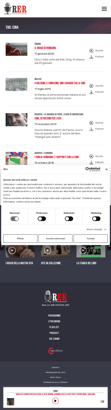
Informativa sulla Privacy (56, 382)
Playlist (54, 327)
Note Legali (55, 377)
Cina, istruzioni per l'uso (48, 118)
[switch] (42, 218)
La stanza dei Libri (86, 263)
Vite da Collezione (51, 263)
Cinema (38, 44)
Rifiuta (20, 238)
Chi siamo (54, 339)
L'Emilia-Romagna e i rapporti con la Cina (57, 157)
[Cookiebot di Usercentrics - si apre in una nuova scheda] (87, 169)
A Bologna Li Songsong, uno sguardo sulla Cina (60, 83)
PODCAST (54, 333)
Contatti (55, 368)
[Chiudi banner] (107, 169)
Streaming (54, 321)
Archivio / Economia (44, 153)
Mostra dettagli (94, 229)
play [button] (55, 401)
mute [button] (102, 401)
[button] (2, 245)
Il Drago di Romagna (45, 48)
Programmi (54, 315)
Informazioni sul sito (55, 372)
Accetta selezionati (55, 238)
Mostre (38, 79)
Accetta (91, 238)
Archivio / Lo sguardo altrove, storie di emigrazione (59, 114)
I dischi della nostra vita (19, 263)
